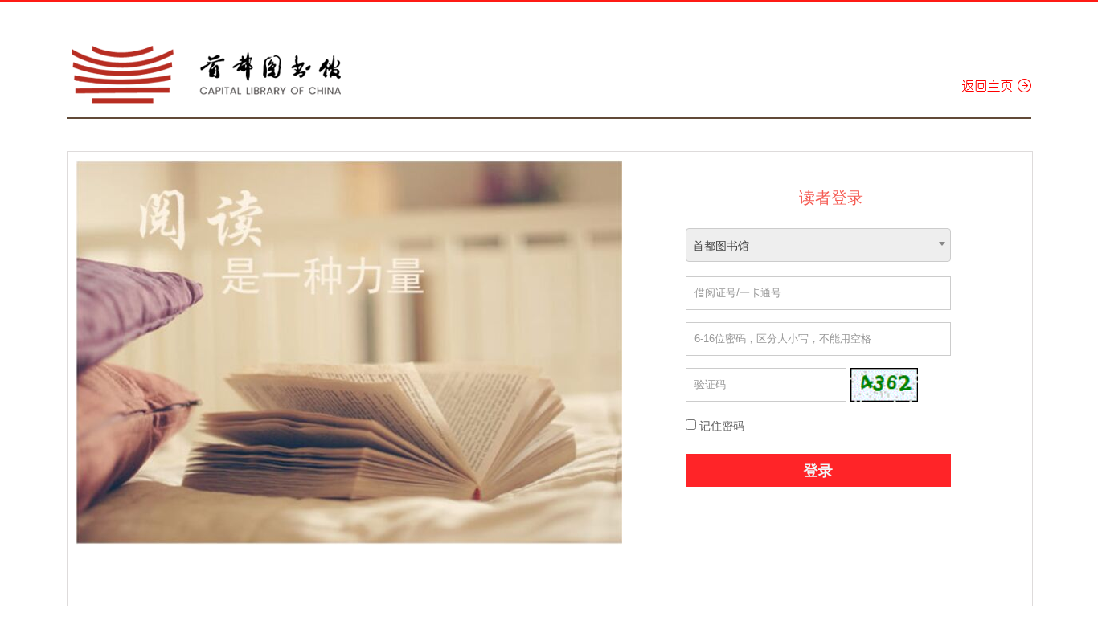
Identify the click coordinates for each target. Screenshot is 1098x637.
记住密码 (720, 425)
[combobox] (818, 245)
